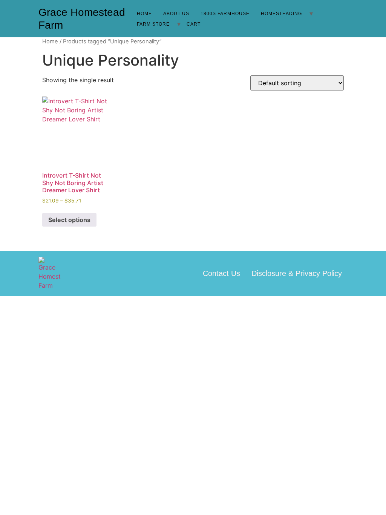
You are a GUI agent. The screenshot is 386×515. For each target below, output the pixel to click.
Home (144, 13)
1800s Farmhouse (225, 13)
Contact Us (221, 273)
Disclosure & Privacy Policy (296, 273)
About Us (176, 13)
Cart (194, 24)
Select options (69, 220)
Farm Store (153, 24)
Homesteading (281, 13)
